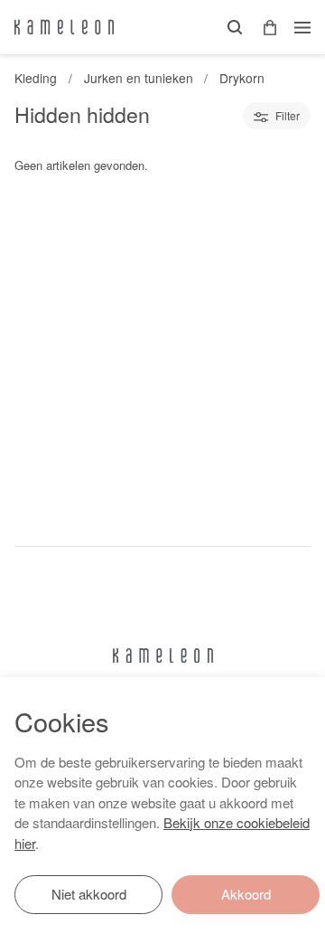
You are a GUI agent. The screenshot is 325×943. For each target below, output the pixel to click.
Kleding (35, 78)
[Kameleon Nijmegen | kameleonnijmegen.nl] (64, 27)
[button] (263, 28)
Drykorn (242, 78)
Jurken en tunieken (138, 78)
